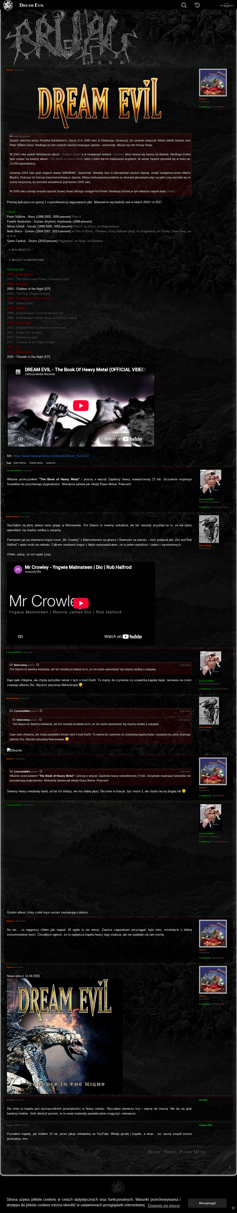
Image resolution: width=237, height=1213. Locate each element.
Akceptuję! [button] (207, 1203)
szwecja (50, 462)
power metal (36, 462)
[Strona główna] (8, 5)
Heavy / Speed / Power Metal (177, 1152)
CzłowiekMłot (22, 711)
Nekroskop (20, 665)
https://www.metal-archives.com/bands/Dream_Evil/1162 (51, 456)
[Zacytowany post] (38, 665)
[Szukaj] (184, 5)
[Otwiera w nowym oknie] (65, 1036)
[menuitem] (229, 1167)
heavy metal (19, 462)
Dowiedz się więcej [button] (164, 1206)
